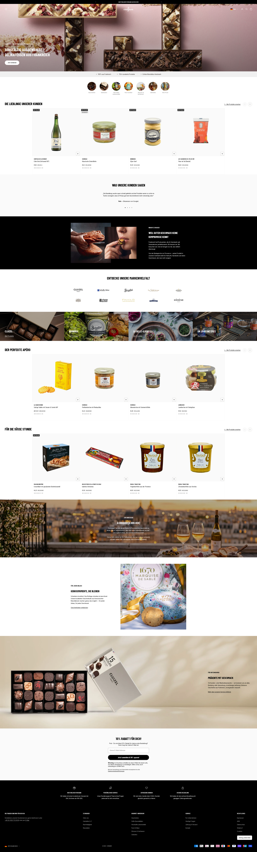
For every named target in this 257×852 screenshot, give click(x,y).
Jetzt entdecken (12, 62)
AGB (238, 821)
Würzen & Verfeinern (138, 831)
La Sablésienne (38, 405)
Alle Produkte (9, 336)
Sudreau (84, 159)
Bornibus (133, 159)
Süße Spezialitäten (137, 821)
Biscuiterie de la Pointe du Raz (91, 484)
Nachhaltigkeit (87, 824)
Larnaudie (181, 405)
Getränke (134, 834)
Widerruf (240, 828)
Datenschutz (241, 824)
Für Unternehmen (191, 818)
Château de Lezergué (40, 159)
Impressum (240, 818)
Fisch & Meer (135, 828)
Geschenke (135, 818)
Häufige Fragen (190, 821)
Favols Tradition (135, 484)
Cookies (239, 831)
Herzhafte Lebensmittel (138, 824)
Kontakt (188, 828)
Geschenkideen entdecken (79, 607)
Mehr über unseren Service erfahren (219, 692)
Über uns (86, 818)
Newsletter (86, 828)
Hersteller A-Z (87, 821)
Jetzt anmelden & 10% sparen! (128, 757)
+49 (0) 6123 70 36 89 (12, 820)
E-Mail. (27, 820)
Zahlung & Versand (191, 824)
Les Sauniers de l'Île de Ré (186, 159)
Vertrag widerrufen (244, 838)
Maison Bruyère (38, 484)
